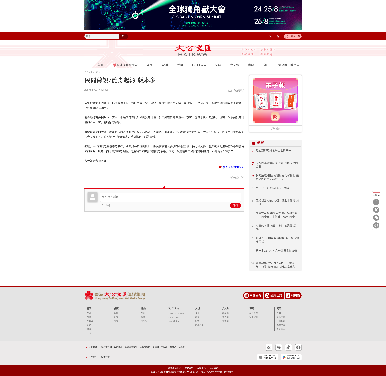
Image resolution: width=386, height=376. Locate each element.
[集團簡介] (246, 295)
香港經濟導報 (131, 347)
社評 (143, 313)
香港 (89, 313)
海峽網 (164, 347)
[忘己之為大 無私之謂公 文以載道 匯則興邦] (258, 52)
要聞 (98, 72)
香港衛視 (118, 347)
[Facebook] (376, 202)
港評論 (144, 321)
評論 (235, 205)
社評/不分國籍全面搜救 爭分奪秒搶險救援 (277, 240)
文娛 (197, 308)
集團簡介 (255, 295)
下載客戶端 (294, 36)
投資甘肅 (105, 357)
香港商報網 (106, 347)
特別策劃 (253, 317)
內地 (89, 317)
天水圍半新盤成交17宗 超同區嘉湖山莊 (277, 165)
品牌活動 (276, 295)
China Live (173, 317)
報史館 (295, 295)
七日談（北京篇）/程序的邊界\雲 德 (276, 227)
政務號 (225, 313)
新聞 (89, 308)
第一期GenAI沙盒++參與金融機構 (276, 250)
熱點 (116, 313)
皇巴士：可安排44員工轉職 (272, 188)
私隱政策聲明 (174, 368)
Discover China (176, 313)
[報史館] (288, 295)
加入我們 (214, 368)
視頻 (116, 308)
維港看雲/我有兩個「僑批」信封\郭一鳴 (277, 202)
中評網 (155, 347)
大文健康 (281, 329)
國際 (89, 329)
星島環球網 (145, 347)
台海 (89, 325)
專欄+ (279, 313)
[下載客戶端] (286, 36)
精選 (116, 321)
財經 (89, 333)
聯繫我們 (189, 368)
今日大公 (88, 72)
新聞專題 (253, 313)
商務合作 (201, 368)
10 (252, 263)
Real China (173, 321)
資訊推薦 (281, 317)
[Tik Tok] (288, 347)
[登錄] (270, 36)
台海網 (181, 347)
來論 (143, 317)
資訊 (279, 308)
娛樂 (197, 321)
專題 (251, 308)
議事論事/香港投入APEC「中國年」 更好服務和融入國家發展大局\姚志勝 (276, 265)
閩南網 (173, 347)
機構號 (225, 321)
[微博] (376, 225)
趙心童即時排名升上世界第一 (273, 150)
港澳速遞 (281, 325)
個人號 (225, 317)
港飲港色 (199, 325)
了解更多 (275, 128)
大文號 (225, 308)
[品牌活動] (267, 295)
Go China (173, 308)
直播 (116, 317)
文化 (197, 313)
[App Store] (267, 357)
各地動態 (281, 321)
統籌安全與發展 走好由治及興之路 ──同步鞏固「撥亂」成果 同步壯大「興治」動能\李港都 (276, 215)
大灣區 (90, 321)
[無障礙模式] (278, 36)
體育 (197, 317)
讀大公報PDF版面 (233, 167)
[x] (376, 210)
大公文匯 (193, 50)
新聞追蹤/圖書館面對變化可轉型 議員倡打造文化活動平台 (277, 177)
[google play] (291, 357)
